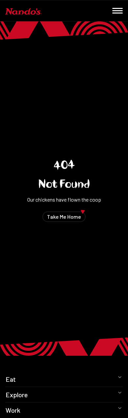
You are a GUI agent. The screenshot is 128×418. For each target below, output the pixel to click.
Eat (11, 379)
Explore (17, 395)
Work (13, 410)
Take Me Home (66, 215)
